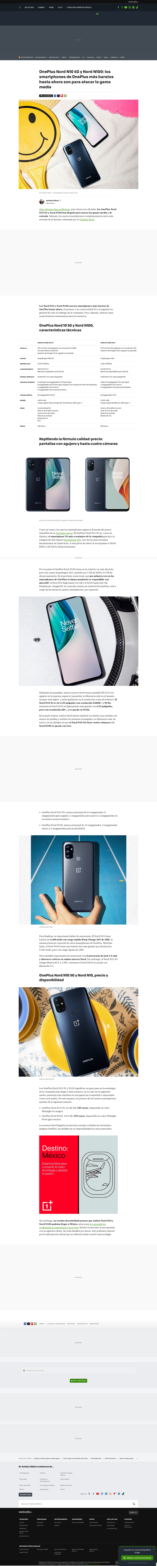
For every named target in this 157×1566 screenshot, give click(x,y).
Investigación (24, 1473)
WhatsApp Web (74, 57)
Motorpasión (93, 1522)
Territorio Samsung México (79, 7)
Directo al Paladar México (78, 1550)
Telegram (106, 1493)
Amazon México (41, 57)
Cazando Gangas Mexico (66, 1474)
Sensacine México (60, 1549)
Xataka (21, 1522)
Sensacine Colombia (57, 1553)
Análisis (42, 1473)
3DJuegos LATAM (42, 1549)
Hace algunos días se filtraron (54, 209)
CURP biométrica (110, 1458)
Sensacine (57, 1522)
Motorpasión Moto (95, 1525)
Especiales (23, 1479)
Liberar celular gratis (126, 1458)
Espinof (56, 1525)
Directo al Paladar (78, 1522)
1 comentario (47, 96)
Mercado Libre (54, 57)
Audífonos (114, 57)
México (21, 1489)
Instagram (129, 7)
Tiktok (137, 7)
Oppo (106, 57)
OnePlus (72, 1323)
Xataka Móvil (23, 1525)
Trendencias (111, 1522)
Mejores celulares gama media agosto (47, 1458)
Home (51, 7)
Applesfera (22, 1528)
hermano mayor (64, 533)
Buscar (134, 1504)
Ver (79, 1381)
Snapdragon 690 (72, 539)
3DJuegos (40, 1522)
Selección (29, 7)
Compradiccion (112, 1528)
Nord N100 (95, 1323)
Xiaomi (99, 57)
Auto (60, 7)
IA (83, 57)
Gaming (41, 7)
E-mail (65, 96)
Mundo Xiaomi (24, 1536)
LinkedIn (119, 1493)
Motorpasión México (93, 1550)
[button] (53, 200)
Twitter (122, 7)
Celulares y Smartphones (56, 1323)
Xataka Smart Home (23, 1532)
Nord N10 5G (83, 1323)
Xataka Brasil (23, 1552)
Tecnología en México (47, 1485)
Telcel (62, 1489)
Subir (132, 1512)
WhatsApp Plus (96, 1458)
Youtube (126, 7)
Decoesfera (111, 1525)
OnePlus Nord (87, 219)
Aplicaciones (64, 1479)
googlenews (133, 7)
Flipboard (62, 96)
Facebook (118, 7)
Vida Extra (40, 1525)
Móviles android (66, 1485)
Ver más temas (25, 1495)
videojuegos (44, 1489)
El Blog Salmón (129, 1522)
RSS (110, 1493)
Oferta (64, 57)
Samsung (90, 57)
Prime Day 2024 (24, 1485)
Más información (94, 1564)
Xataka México (24, 1549)
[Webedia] (133, 1)
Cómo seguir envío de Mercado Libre (75, 1458)
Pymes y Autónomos (128, 1526)
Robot (122, 57)
